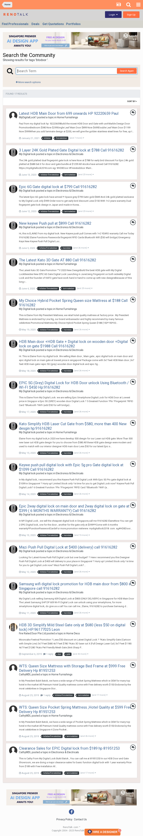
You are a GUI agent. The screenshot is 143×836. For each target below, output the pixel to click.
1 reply (49, 654)
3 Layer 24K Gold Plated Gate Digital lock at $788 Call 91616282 (71, 150)
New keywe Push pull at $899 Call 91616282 (55, 223)
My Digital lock (27, 154)
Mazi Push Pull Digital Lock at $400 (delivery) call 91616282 (68, 547)
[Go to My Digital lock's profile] (13, 152)
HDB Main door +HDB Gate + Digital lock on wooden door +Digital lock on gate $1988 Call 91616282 (73, 343)
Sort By (131, 101)
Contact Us (80, 819)
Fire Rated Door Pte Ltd (32, 633)
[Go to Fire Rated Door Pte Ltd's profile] (13, 627)
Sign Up (131, 14)
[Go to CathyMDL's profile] (13, 668)
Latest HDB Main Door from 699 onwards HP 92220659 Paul (68, 113)
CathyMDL (25, 674)
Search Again (127, 71)
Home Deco (73, 633)
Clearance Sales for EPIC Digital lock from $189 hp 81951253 (69, 748)
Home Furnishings (67, 117)
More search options (29, 82)
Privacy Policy (64, 819)
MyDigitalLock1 (28, 117)
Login (112, 14)
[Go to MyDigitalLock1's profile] (13, 116)
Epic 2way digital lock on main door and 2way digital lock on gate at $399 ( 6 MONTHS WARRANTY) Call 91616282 (74, 508)
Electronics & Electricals (69, 154)
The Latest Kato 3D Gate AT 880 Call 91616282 (57, 260)
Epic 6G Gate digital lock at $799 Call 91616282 (58, 187)
